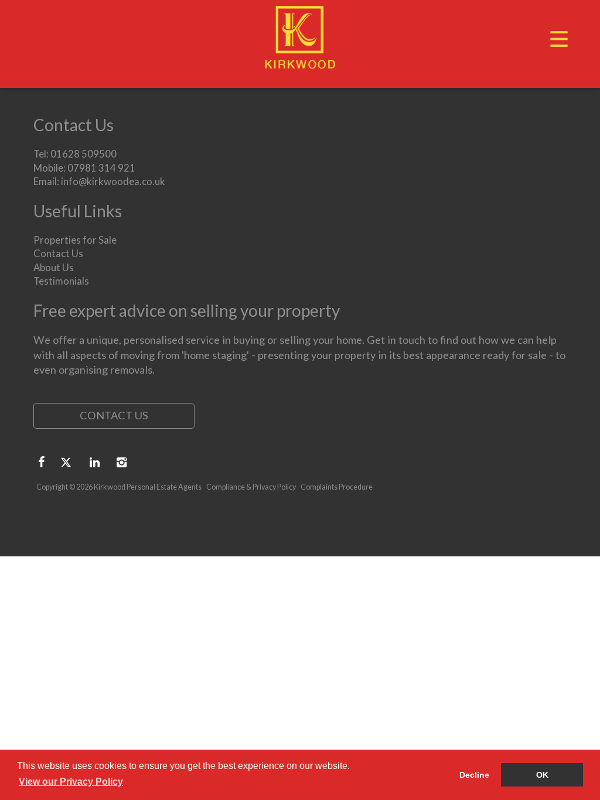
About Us (53, 267)
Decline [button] (474, 775)
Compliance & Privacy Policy (251, 487)
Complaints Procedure (337, 487)
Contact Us (58, 253)
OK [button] (542, 775)
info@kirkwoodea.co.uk (113, 181)
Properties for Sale (75, 240)
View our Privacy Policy (71, 782)
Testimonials (61, 281)
